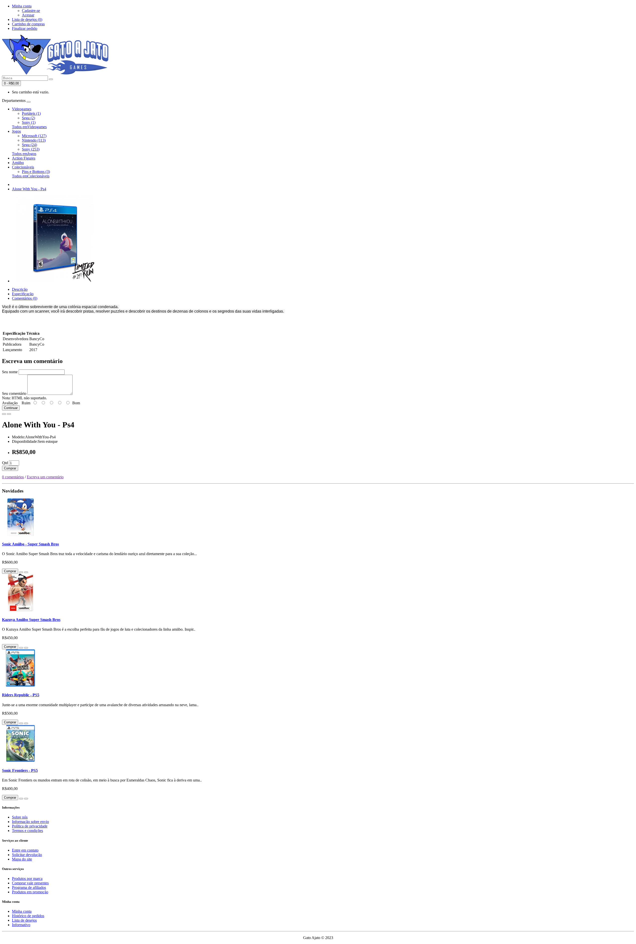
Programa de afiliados (29, 887)
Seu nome (10, 372)
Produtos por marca (27, 878)
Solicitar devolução (27, 855)
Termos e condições (27, 830)
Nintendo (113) (34, 140)
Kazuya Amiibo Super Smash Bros (31, 619)
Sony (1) (29, 122)
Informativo (21, 925)
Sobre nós (20, 817)
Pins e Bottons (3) (36, 171)
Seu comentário (14, 393)
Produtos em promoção (30, 892)
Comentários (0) (24, 298)
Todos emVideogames (29, 127)
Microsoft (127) (34, 136)
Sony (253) (31, 149)
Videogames (21, 109)
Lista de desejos (24, 920)
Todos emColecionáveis (30, 176)
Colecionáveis (23, 167)
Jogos (16, 131)
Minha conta (22, 911)
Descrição (20, 289)
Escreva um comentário (45, 477)
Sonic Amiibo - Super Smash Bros (30, 544)
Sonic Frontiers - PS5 (20, 770)
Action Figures (23, 158)
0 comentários (13, 477)
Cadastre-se (31, 10)
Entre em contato (25, 850)
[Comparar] (9, 414)
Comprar (10, 468)
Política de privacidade (29, 826)
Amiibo (18, 163)
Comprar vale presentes (30, 883)
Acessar (28, 15)
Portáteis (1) (31, 113)
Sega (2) (28, 118)
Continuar (11, 408)
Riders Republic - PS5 (20, 695)
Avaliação (10, 403)
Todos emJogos (24, 154)
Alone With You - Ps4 (29, 189)
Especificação (23, 294)
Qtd (5, 463)
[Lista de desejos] (4, 414)
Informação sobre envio (30, 822)
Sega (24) (29, 145)
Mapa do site (22, 859)
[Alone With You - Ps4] (55, 281)
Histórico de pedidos (28, 916)
